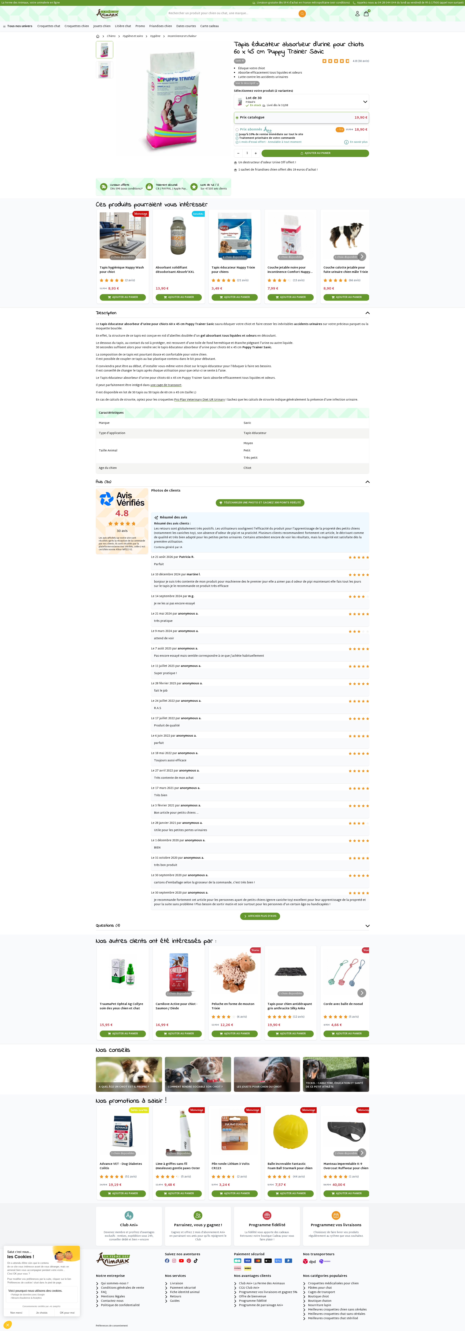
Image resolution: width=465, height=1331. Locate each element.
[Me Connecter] (357, 14)
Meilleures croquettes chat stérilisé (333, 1318)
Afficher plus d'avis (262, 916)
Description (106, 313)
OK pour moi (67, 1312)
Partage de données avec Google (28, 1294)
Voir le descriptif (245, 83)
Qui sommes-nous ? (114, 1284)
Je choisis (41, 1312)
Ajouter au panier (317, 153)
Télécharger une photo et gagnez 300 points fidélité (262, 502)
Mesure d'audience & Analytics (26, 1298)
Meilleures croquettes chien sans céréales (337, 1310)
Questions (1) (108, 926)
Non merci (16, 1312)
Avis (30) (103, 482)
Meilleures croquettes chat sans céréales (336, 1314)
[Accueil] (98, 36)
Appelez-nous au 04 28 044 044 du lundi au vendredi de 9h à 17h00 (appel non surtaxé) (410, 3)
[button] (7, 1324)
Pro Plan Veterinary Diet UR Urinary (199, 400)
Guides (175, 1301)
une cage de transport (165, 385)
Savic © (239, 61)
